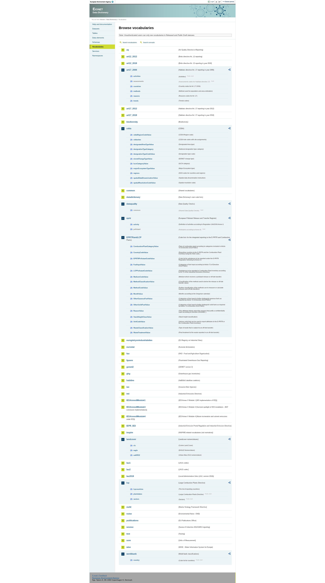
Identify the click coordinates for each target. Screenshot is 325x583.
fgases (129, 360)
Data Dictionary (111, 19)
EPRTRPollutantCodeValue (144, 259)
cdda (128, 128)
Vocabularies (97, 47)
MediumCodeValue (140, 277)
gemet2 (130, 367)
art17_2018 (131, 115)
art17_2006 (131, 70)
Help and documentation (102, 24)
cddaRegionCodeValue (142, 135)
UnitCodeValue (139, 322)
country (136, 560)
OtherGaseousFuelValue (142, 299)
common (130, 190)
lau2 (128, 469)
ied (127, 394)
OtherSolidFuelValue (141, 305)
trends (135, 101)
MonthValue (138, 294)
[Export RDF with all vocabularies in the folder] (229, 70)
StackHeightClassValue (142, 317)
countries (137, 86)
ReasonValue (138, 311)
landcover (131, 439)
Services (95, 51)
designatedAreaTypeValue (143, 144)
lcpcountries (138, 489)
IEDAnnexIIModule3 (135, 407)
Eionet (102, 19)
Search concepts (149, 42)
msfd (128, 507)
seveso (129, 527)
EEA (102, 2)
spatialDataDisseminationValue (145, 178)
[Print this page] (216, 2)
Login (212, 1)
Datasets (95, 29)
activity (136, 224)
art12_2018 (131, 63)
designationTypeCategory (143, 149)
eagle (135, 450)
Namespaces (97, 56)
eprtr (128, 218)
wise (128, 547)
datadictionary (133, 197)
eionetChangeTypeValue (142, 159)
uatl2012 (136, 455)
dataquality (131, 204)
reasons (136, 96)
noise (129, 514)
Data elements (98, 38)
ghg (128, 374)
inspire (129, 432)
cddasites (137, 140)
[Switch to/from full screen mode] (220, 2)
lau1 (128, 463)
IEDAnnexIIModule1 (135, 400)
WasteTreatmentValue (141, 333)
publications (132, 520)
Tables (95, 33)
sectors (136, 499)
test (128, 534)
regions (136, 173)
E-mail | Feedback (99, 575)
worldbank (131, 554)
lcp (127, 483)
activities (136, 76)
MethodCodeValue (140, 288)
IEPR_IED (131, 426)
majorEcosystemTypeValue (144, 168)
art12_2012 (131, 56)
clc (134, 445)
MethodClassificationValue (143, 282)
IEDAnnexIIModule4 (135, 416)
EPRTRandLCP (133, 237)
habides (130, 380)
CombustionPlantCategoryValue (145, 246)
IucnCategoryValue (140, 164)
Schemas (96, 42)
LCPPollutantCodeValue (142, 271)
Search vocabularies (130, 42)
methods (136, 91)
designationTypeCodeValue (144, 154)
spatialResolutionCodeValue (144, 183)
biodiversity (132, 122)
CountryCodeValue (140, 252)
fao (127, 354)
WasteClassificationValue (143, 328)
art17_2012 (131, 108)
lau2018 (130, 476)
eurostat (130, 347)
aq (127, 50)
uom (128, 540)
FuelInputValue (139, 265)
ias (127, 387)
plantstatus (137, 494)
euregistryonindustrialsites (139, 340)
